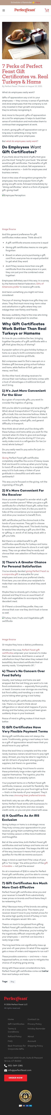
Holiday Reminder (36, 1028)
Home (11, 1019)
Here (37, 2)
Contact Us (33, 1019)
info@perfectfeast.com (19, 1070)
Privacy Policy (35, 1024)
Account (32, 1041)
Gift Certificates (16, 1024)
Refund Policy (14, 1036)
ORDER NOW (16, 1078)
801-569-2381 (15, 1065)
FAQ (10, 1041)
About (31, 1036)
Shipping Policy (35, 1046)
